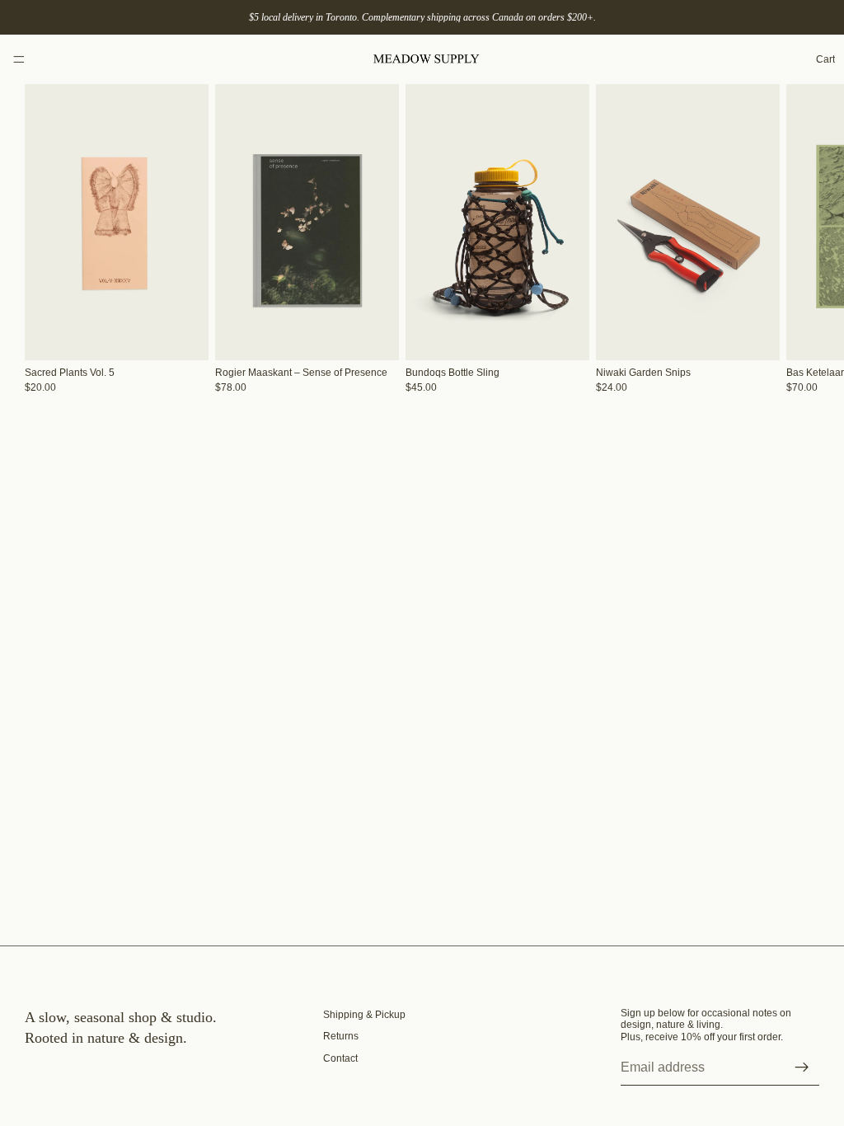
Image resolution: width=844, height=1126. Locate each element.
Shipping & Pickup (364, 1014)
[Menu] (19, 59)
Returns (341, 1036)
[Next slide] (801, 239)
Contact (340, 1058)
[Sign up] (802, 1067)
